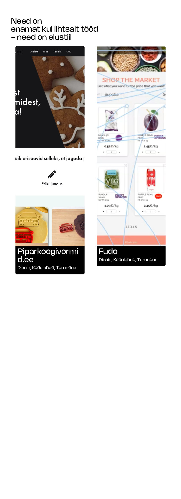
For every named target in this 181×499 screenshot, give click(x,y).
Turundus (66, 268)
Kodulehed (43, 268)
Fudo (108, 252)
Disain (24, 268)
